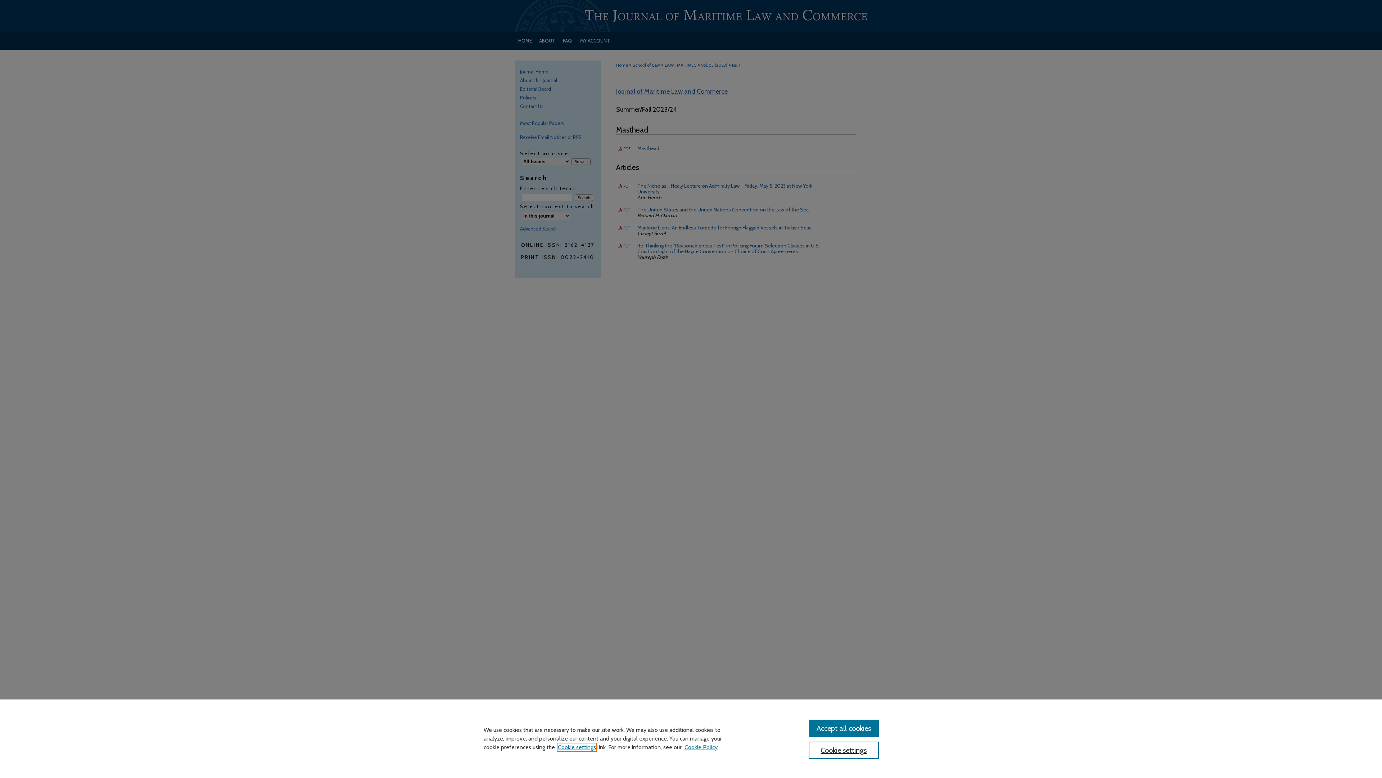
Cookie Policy (701, 747)
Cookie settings (577, 747)
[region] (691, 738)
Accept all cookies (844, 728)
